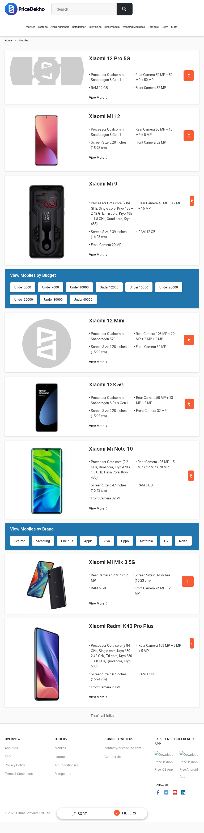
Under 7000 (50, 287)
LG (166, 541)
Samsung (43, 541)
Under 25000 (23, 299)
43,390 (189, 137)
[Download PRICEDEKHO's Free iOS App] (164, 762)
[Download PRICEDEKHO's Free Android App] (189, 765)
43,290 (191, 477)
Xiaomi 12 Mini (106, 320)
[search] (125, 9)
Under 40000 (83, 299)
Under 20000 (168, 287)
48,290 (188, 583)
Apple (88, 541)
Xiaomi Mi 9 (103, 183)
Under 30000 (53, 299)
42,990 (191, 202)
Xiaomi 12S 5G (106, 384)
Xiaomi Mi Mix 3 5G (112, 562)
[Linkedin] (183, 793)
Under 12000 (109, 287)
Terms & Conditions (19, 773)
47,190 (189, 405)
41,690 (191, 645)
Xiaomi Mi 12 (104, 116)
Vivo (107, 541)
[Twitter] (166, 793)
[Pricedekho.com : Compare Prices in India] (28, 9)
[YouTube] (175, 793)
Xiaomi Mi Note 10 (111, 448)
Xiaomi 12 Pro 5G (109, 58)
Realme (19, 541)
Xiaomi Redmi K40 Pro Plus (121, 625)
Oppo (125, 541)
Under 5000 (22, 287)
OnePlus (67, 541)
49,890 (189, 77)
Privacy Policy (15, 765)
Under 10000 (79, 287)
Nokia (183, 541)
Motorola (146, 541)
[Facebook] (158, 793)
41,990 (189, 341)
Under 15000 (139, 287)
